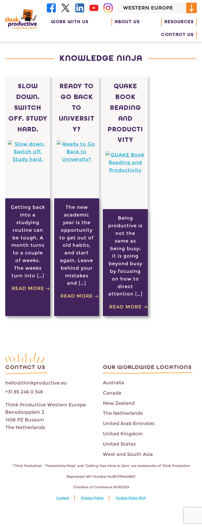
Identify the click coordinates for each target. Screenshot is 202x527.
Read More (28, 288)
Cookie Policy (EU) (131, 498)
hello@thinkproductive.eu (36, 383)
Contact (62, 498)
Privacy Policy (92, 498)
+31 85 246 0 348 (24, 392)
